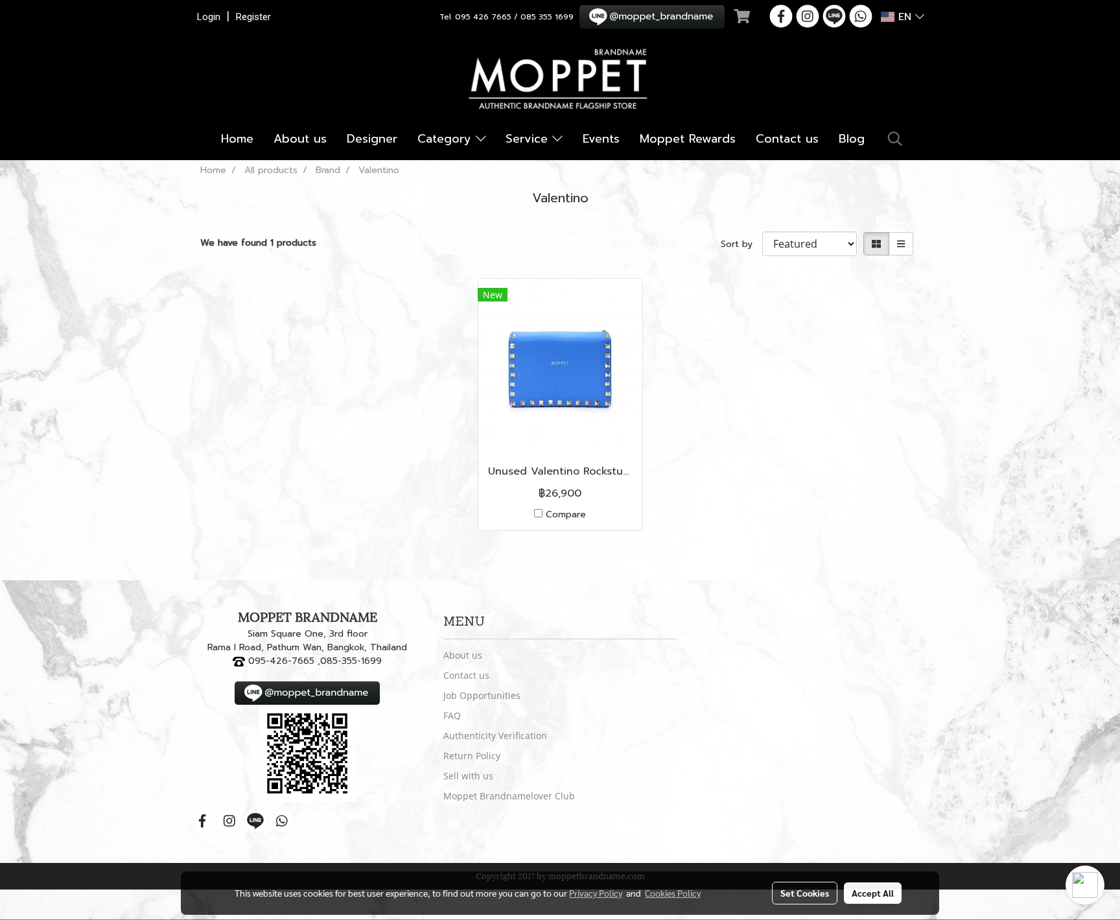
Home (237, 139)
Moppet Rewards (688, 139)
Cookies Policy (673, 893)
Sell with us (468, 776)
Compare (566, 514)
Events (601, 139)
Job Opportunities (481, 695)
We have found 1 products (258, 243)
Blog (852, 139)
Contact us (787, 139)
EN (904, 17)
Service (529, 139)
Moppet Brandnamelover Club (509, 796)
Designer (372, 139)
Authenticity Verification (495, 735)
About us (300, 139)
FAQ (452, 715)
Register (253, 17)
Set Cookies (804, 893)
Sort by (741, 244)
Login (208, 17)
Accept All (873, 893)
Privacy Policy (595, 893)
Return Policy (471, 755)
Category (446, 139)
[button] (895, 138)
